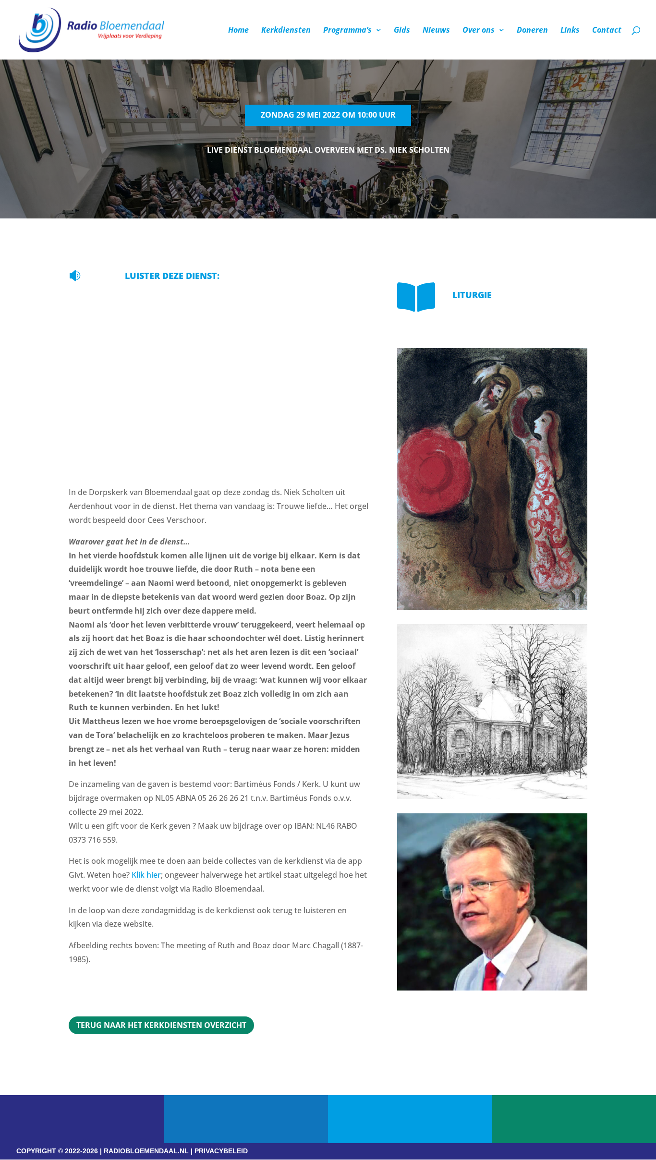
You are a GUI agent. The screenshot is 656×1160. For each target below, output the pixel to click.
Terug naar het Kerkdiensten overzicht (161, 1025)
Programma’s (347, 30)
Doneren (532, 30)
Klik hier (146, 875)
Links (570, 30)
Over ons (478, 30)
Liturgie (472, 295)
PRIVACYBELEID (221, 1151)
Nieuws (436, 30)
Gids (402, 30)
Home (238, 30)
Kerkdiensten (286, 30)
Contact (606, 30)
